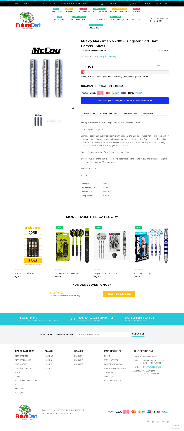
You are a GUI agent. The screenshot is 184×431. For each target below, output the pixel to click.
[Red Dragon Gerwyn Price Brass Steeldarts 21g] (151, 248)
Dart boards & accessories (26, 383)
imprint (107, 359)
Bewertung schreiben (119, 296)
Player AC (49, 359)
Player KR (49, 367)
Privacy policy (65, 416)
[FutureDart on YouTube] (157, 424)
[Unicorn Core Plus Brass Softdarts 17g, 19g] (33, 248)
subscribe (138, 337)
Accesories (19, 391)
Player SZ (49, 371)
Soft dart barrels (23, 371)
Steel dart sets (21, 359)
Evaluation (148, 116)
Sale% (136, 13)
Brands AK (78, 359)
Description (89, 116)
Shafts (18, 379)
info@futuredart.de (152, 370)
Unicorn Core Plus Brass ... (26, 276)
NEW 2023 (96, 29)
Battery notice (110, 379)
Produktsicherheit (109, 116)
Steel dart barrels (23, 363)
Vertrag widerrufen (112, 383)
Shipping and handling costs (116, 371)
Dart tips (19, 387)
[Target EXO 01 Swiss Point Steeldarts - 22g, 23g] (112, 248)
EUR (25, 6)
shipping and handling (106, 59)
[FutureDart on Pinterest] (167, 424)
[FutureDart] (28, 22)
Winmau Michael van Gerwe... (67, 276)
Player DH (49, 363)
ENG (16, 6)
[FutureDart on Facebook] (147, 424)
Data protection (111, 363)
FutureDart (62, 413)
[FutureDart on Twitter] (152, 424)
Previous (9, 253)
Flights (18, 375)
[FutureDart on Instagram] (162, 424)
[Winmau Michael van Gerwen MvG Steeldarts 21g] (72, 248)
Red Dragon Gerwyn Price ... (146, 276)
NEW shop (59, 21)
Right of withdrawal (113, 367)
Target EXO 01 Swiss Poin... (106, 276)
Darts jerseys (20, 395)
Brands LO (78, 363)
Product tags (130, 116)
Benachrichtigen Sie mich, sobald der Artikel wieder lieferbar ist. (124, 103)
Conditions (109, 375)
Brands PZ (78, 367)
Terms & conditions (49, 416)
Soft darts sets (21, 367)
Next (175, 253)
